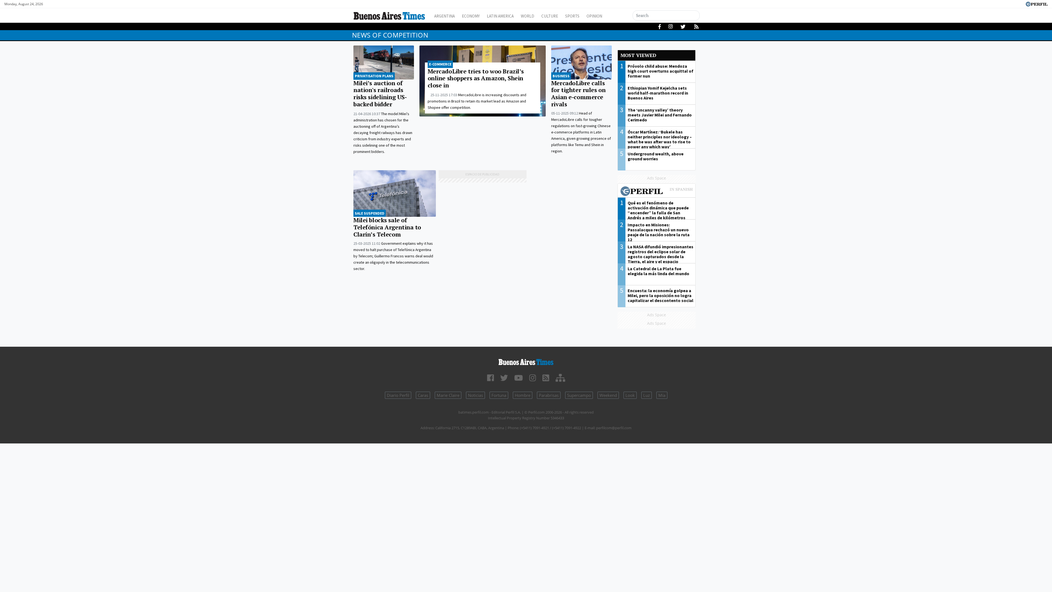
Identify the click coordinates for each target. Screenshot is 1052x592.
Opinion (594, 16)
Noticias (475, 395)
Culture (549, 16)
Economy (471, 16)
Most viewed (638, 55)
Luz (646, 395)
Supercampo (579, 395)
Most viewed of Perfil (657, 192)
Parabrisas (549, 395)
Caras (423, 395)
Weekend (608, 395)
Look (630, 395)
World (527, 16)
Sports (572, 16)
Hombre (522, 395)
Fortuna (498, 395)
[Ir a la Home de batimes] (526, 361)
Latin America (500, 16)
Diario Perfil (398, 395)
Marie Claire (448, 395)
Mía (661, 395)
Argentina (444, 16)
